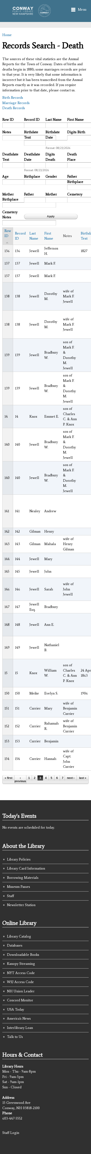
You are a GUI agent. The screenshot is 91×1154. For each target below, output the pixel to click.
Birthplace (32, 176)
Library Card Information (26, 868)
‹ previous (20, 779)
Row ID (8, 119)
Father (29, 194)
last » (82, 778)
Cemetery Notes (10, 214)
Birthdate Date (53, 134)
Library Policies (19, 859)
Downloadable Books (23, 955)
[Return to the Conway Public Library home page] (30, 14)
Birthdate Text (31, 134)
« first (8, 778)
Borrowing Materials (22, 878)
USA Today (15, 1009)
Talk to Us (15, 1037)
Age (5, 176)
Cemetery (74, 194)
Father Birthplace (75, 179)
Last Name (54, 119)
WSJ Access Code (20, 982)
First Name (75, 119)
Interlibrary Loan (20, 1028)
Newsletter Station (21, 905)
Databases (14, 945)
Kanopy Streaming (21, 964)
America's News (19, 1018)
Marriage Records (16, 103)
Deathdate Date (32, 157)
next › (70, 778)
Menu (82, 9)
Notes (6, 132)
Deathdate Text (10, 157)
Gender (51, 176)
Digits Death (50, 157)
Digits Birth (76, 132)
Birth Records (12, 98)
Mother (51, 194)
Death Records (13, 108)
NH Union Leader (21, 991)
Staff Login (10, 1133)
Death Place (72, 157)
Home (7, 35)
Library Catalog (19, 936)
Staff (10, 896)
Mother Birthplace (10, 197)
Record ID (32, 119)
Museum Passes (18, 887)
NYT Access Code (21, 973)
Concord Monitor (20, 1000)
